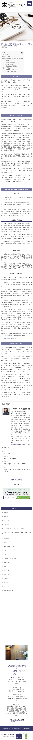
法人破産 (6, 562)
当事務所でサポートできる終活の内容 (13, 58)
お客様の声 (7, 578)
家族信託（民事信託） (12, 66)
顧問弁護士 (7, 574)
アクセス (6, 520)
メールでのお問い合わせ (19, 736)
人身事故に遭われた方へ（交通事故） (15, 528)
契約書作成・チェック (10, 546)
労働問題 (6, 538)
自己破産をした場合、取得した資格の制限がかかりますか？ (16, 470)
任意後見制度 (9, 64)
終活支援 (16, 484)
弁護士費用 (7, 554)
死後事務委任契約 (10, 62)
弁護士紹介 (7, 550)
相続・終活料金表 (16, 480)
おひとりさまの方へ (8, 68)
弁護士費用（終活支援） (11, 338)
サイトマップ (8, 586)
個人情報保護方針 (9, 590)
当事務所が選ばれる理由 (11, 558)
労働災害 (6, 542)
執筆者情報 (11, 69)
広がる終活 (6, 55)
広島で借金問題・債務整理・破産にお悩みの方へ (17, 533)
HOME (6, 512)
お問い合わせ (8, 524)
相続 (5, 566)
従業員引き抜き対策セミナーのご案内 (15, 464)
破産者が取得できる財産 (11, 458)
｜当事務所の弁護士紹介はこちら (20, 444)
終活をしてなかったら (9, 56)
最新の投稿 (13, 71)
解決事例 (6, 582)
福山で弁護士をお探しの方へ (12, 453)
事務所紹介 (7, 516)
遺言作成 (8, 60)
